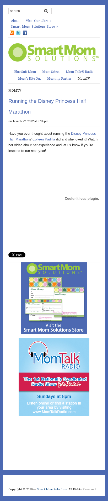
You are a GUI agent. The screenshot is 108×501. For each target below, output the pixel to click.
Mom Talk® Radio (80, 72)
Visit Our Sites (38, 21)
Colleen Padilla (44, 139)
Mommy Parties (59, 78)
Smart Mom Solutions (52, 489)
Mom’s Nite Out (29, 78)
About (15, 21)
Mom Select (51, 72)
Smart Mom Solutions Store (34, 26)
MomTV (84, 78)
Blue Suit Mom (25, 72)
